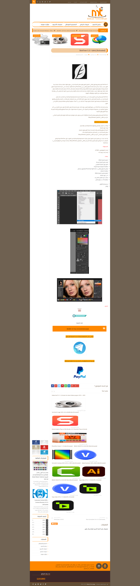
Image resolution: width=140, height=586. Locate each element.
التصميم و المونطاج (71, 24)
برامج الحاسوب (96, 24)
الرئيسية (86, 54)
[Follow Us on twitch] (33, 584)
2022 (44, 529)
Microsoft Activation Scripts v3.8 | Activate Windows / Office (65, 31)
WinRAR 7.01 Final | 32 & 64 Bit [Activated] (78, 329)
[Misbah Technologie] (97, 19)
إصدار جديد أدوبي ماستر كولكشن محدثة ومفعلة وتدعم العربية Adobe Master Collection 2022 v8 (40, 475)
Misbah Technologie (91, 584)
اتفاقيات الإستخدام (83, 2)
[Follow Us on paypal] (45, 584)
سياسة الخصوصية (93, 2)
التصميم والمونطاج (79, 54)
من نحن (69, 2)
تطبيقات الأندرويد (57, 24)
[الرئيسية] (106, 24)
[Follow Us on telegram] (41, 584)
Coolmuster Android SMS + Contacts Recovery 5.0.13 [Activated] (41, 502)
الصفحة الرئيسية (103, 2)
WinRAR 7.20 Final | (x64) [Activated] (93, 31)
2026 (44, 520)
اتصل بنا (75, 2)
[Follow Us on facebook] (43, 584)
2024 (44, 524)
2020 (44, 534)
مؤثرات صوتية (45, 24)
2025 (44, 522)
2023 (44, 527)
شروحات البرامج (84, 24)
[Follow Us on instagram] (38, 584)
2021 (44, 531)
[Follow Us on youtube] (36, 584)
